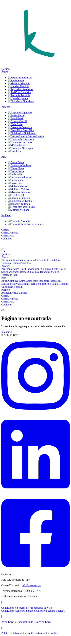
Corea (20, 171)
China (20, 168)
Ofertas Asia (7, 235)
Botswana (26, 77)
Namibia (24, 86)
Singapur (25, 198)
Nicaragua (27, 148)
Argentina (26, 112)
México (22, 145)
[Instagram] (35, 413)
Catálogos (6, 238)
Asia (4, 156)
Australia (25, 221)
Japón (20, 180)
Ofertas (5, 229)
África (5, 71)
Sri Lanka (26, 201)
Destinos (5, 68)
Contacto (6, 574)
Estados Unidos (35, 136)
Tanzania (25, 95)
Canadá (22, 121)
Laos (18, 183)
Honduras (26, 142)
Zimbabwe (28, 101)
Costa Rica (28, 130)
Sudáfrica (25, 92)
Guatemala (28, 139)
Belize (20, 115)
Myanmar (26, 192)
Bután (20, 162)
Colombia (26, 127)
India (19, 174)
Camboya (26, 165)
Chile (19, 124)
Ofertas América (9, 232)
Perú (18, 151)
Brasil (20, 118)
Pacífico (6, 215)
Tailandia (25, 203)
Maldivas (25, 189)
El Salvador (29, 133)
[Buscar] (3, 251)
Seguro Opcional (56, 610)
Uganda (23, 98)
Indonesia (26, 177)
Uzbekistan (28, 206)
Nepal (20, 195)
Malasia (23, 186)
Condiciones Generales (13, 610)
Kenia (20, 80)
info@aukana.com (31, 585)
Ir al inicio (6, 332)
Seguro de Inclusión (36, 610)
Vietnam (24, 209)
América (6, 106)
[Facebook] (35, 571)
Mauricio (25, 83)
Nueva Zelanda (35, 224)
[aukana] (35, 244)
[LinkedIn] (35, 492)
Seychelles (27, 89)
